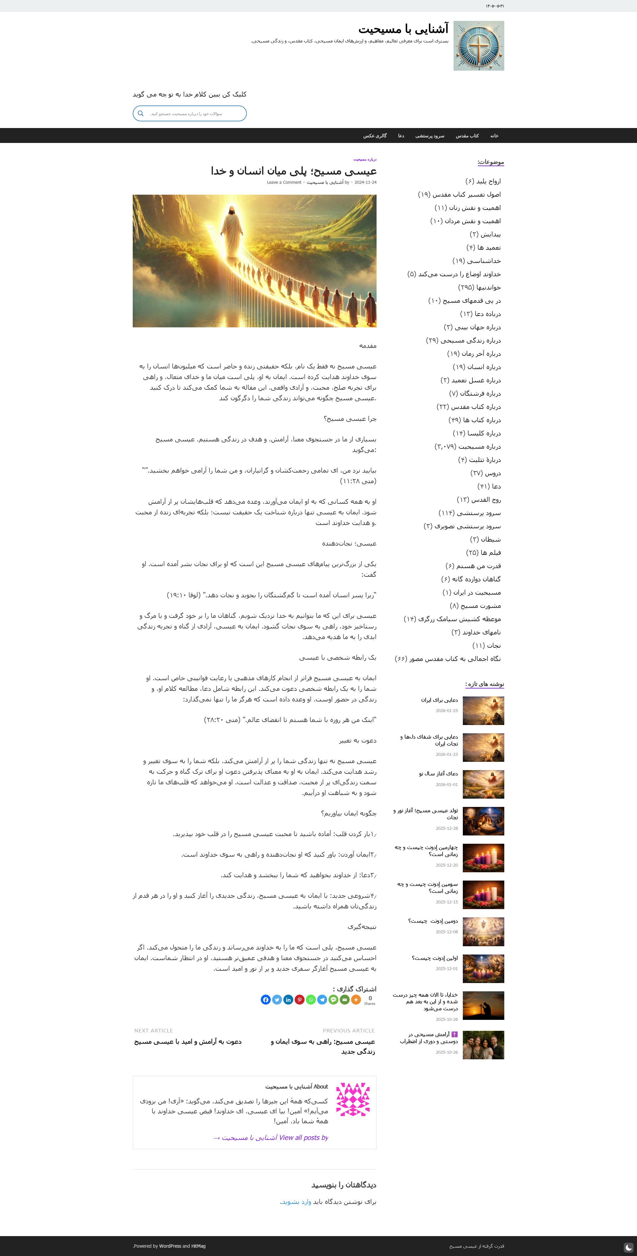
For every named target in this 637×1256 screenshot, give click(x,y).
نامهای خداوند (481, 632)
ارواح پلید (488, 181)
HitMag (198, 1246)
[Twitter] (277, 1000)
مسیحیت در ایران (477, 592)
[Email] (345, 1000)
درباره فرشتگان (480, 393)
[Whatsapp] (311, 1000)
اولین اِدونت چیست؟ (435, 958)
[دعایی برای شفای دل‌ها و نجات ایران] (483, 738)
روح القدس (486, 499)
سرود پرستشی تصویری (468, 526)
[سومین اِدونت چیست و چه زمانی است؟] (483, 886)
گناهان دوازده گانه (476, 579)
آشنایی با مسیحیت (403, 28)
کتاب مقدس (467, 135)
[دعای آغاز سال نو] (483, 775)
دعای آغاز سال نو (438, 773)
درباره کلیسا (484, 433)
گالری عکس (375, 135)
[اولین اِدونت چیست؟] (483, 959)
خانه (494, 135)
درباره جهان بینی (478, 327)
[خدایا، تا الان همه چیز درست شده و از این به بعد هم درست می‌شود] (483, 996)
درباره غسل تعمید (476, 380)
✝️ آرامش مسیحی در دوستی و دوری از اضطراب (429, 1037)
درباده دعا (488, 313)
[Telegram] (322, 1000)
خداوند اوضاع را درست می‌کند (459, 274)
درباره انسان (484, 366)
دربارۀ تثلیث (485, 459)
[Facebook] (266, 1000)
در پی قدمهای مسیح (472, 300)
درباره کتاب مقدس (476, 406)
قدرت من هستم (479, 565)
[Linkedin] (288, 1000)
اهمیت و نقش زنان (475, 207)
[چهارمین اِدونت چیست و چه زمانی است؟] (483, 849)
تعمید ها (489, 247)
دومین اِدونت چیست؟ (433, 920)
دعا (401, 135)
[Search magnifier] (140, 113)
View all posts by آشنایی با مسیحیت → (270, 1137)
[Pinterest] (300, 1000)
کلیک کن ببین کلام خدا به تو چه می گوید (190, 94)
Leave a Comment (284, 182)
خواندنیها (488, 287)
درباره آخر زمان (481, 353)
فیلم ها (491, 552)
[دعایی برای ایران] (483, 701)
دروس (493, 473)
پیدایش (491, 234)
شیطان (491, 539)
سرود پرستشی (430, 135)
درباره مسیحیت (365, 159)
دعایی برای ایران (439, 699)
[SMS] (333, 1000)
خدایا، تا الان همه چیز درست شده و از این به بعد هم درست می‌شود (425, 1001)
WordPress (170, 1246)
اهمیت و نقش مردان (473, 221)
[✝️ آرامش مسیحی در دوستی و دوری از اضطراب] (483, 1036)
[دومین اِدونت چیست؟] (483, 922)
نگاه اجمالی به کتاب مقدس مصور (455, 658)
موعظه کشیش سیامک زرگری (459, 619)
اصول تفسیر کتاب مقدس (467, 194)
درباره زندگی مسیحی (471, 340)
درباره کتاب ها (482, 420)
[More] (356, 1000)
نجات (494, 645)
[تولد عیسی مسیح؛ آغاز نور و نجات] (483, 812)
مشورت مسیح (481, 605)
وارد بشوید (296, 1201)
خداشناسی (484, 260)
